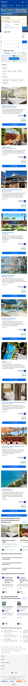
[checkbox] (18, 34)
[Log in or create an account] (22, 2)
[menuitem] (4, 5)
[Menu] (26, 2)
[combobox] (14, 18)
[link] (4, 71)
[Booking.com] (4, 1)
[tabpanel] (11, 40)
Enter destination (8, 17)
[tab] (7, 24)
